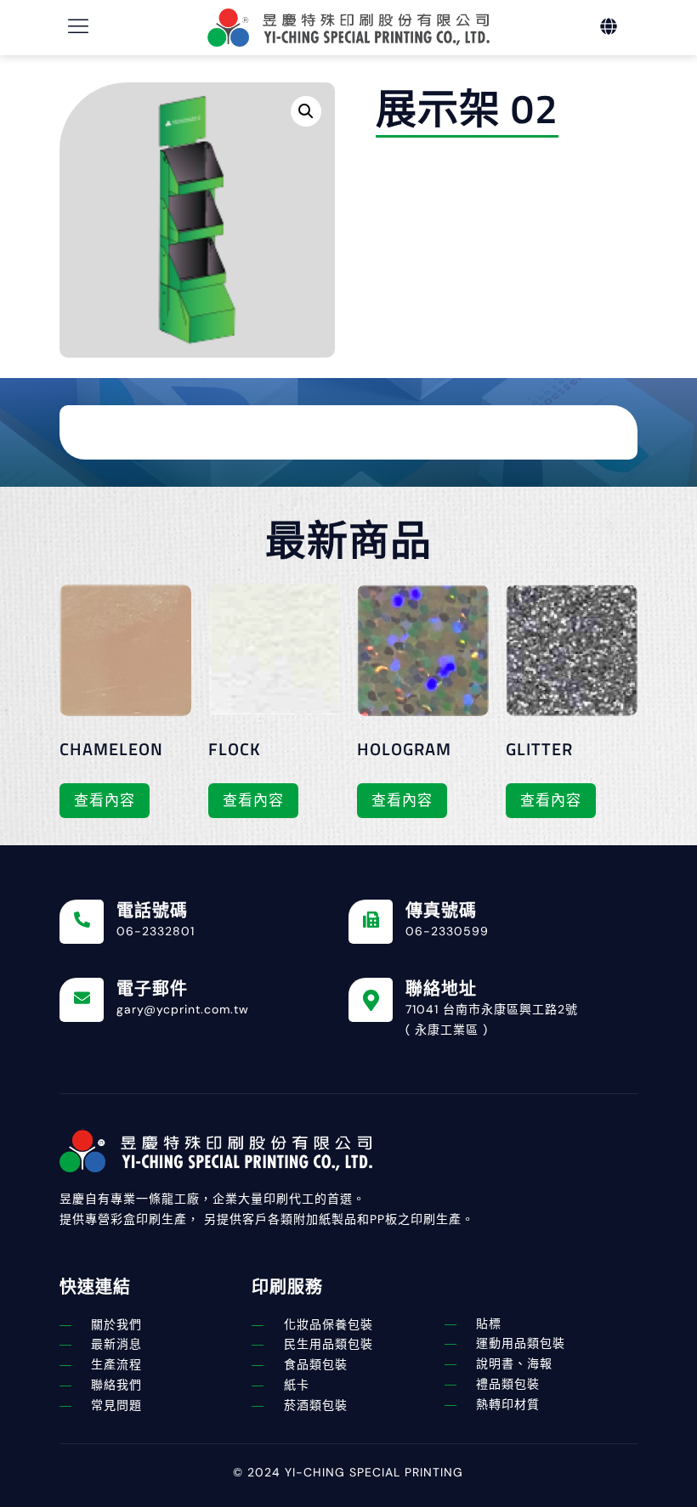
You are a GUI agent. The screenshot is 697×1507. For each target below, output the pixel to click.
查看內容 (104, 800)
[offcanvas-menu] (79, 26)
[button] (306, 111)
